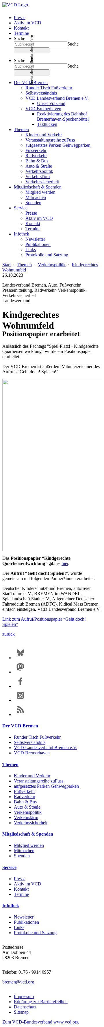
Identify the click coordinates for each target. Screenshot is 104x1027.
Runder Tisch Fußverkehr (48, 87)
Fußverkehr (36, 150)
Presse (19, 17)
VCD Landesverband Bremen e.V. (57, 98)
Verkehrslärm (37, 176)
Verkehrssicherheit (42, 181)
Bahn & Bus (36, 160)
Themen (21, 129)
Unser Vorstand (51, 103)
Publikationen (38, 244)
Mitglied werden (40, 192)
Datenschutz (25, 1006)
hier (65, 563)
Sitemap (21, 1012)
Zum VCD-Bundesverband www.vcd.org (40, 1021)
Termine (21, 33)
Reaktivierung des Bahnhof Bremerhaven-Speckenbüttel (63, 116)
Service (20, 207)
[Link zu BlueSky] (20, 657)
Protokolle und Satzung (46, 254)
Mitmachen (35, 197)
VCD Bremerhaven (43, 108)
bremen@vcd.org (18, 981)
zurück (8, 634)
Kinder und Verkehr (43, 134)
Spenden (33, 202)
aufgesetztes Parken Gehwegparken (57, 145)
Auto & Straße (38, 166)
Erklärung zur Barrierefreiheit (41, 1001)
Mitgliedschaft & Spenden (38, 186)
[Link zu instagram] (20, 700)
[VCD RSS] (20, 714)
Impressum (24, 996)
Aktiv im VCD (27, 22)
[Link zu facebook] (20, 686)
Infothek (21, 233)
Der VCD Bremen (20, 725)
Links (30, 249)
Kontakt (21, 28)
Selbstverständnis (41, 92)
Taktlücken (47, 124)
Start (6, 264)
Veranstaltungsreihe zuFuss (50, 139)
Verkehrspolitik (39, 171)
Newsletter (35, 239)
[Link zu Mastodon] (20, 671)
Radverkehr (36, 155)
